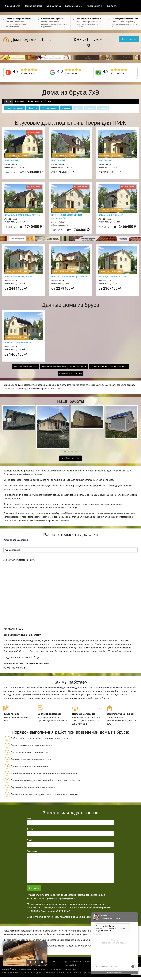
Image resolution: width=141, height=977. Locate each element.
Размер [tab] (21, 101)
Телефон (31, 829)
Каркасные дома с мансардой (25, 366)
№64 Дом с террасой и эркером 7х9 (69, 276)
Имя (29, 818)
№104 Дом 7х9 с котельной (112, 276)
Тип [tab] (10, 101)
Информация (93, 6)
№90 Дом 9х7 (105, 160)
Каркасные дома (33, 6)
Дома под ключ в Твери (31, 39)
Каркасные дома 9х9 (119, 366)
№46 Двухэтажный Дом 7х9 (18, 276)
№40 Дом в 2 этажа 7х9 (110, 215)
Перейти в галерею (70, 458)
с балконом (32, 108)
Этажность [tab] (36, 101)
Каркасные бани (73, 6)
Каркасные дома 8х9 (98, 366)
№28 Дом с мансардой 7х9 (18, 342)
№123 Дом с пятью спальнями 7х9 (22, 215)
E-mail (29, 840)
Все (48, 101)
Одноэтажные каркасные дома (54, 366)
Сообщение (32, 851)
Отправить (34, 888)
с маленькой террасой (14, 108)
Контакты (112, 6)
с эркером (66, 108)
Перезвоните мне (129, 39)
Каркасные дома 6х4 (78, 366)
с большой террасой (49, 108)
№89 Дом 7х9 (11, 160)
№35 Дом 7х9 (58, 160)
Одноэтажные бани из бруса (70, 373)
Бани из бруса (53, 6)
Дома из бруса (12, 6)
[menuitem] (12, 6)
